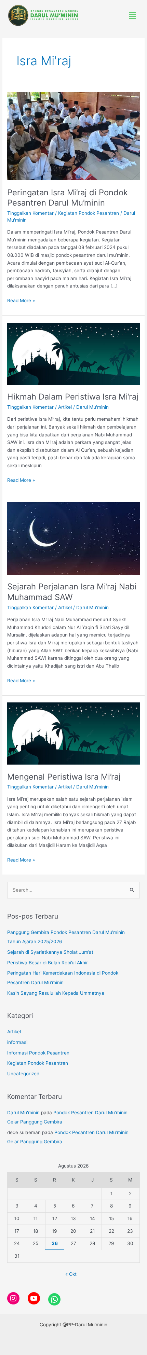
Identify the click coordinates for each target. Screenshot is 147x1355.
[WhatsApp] (54, 1299)
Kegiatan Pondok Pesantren (88, 213)
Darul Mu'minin (23, 1112)
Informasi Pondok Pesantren (38, 1053)
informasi (17, 1042)
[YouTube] (34, 1298)
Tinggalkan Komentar (30, 213)
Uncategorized (23, 1073)
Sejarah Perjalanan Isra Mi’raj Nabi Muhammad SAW (72, 592)
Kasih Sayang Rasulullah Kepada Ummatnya (55, 993)
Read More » (21, 300)
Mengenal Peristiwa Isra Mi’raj (64, 777)
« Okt (71, 1274)
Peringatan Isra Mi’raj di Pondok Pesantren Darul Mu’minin (67, 197)
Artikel (65, 407)
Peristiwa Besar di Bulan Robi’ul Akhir (47, 962)
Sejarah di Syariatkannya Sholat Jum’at (50, 952)
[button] (132, 16)
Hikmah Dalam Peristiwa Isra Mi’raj (72, 397)
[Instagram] (13, 1298)
